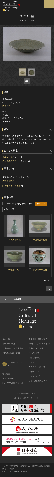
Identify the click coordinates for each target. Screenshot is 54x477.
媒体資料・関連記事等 (38, 339)
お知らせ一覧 (34, 358)
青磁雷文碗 (13, 270)
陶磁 (4, 106)
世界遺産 (6, 374)
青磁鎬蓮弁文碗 (40, 240)
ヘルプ (31, 362)
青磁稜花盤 (7, 157)
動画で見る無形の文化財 (12, 383)
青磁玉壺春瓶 (14, 239)
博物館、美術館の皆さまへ (40, 344)
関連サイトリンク (36, 372)
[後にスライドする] (48, 281)
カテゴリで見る (9, 344)
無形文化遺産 (8, 378)
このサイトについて (37, 367)
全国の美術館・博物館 (11, 353)
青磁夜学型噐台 (40, 270)
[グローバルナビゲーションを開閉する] (49, 4)
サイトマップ (34, 376)
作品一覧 (6, 339)
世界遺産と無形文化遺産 (12, 348)
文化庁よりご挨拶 (36, 348)
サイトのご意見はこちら (39, 381)
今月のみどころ (35, 353)
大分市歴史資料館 (10, 161)
